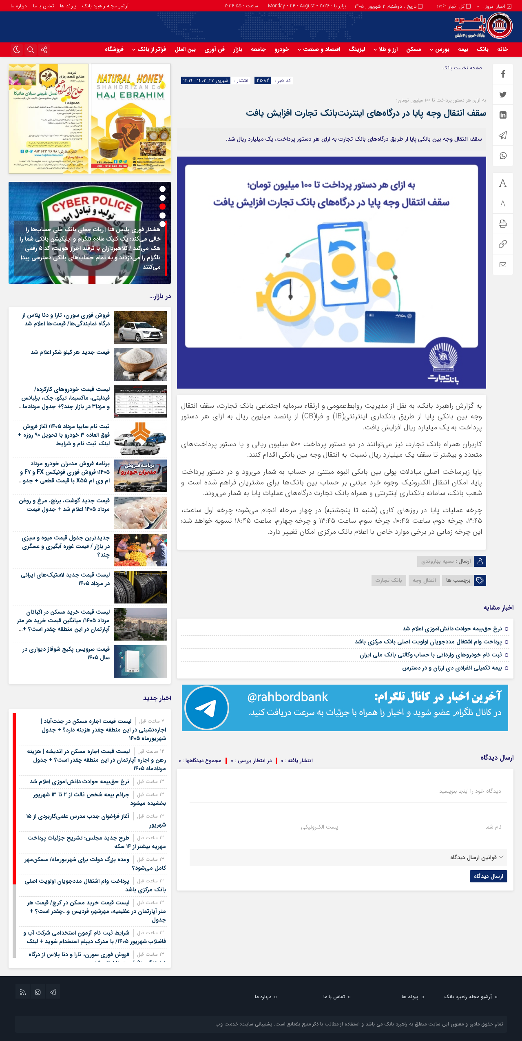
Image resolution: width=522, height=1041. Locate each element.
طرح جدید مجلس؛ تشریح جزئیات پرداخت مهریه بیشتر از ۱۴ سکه (96, 842)
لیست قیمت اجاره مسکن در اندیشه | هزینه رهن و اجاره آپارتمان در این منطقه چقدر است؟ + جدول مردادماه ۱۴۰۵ (96, 760)
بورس (442, 49)
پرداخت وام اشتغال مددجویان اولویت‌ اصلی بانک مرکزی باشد (428, 641)
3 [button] (162, 206)
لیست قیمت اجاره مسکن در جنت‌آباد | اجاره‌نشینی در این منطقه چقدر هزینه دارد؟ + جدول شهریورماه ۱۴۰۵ (103, 730)
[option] (90, 233)
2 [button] (162, 198)
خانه (502, 49)
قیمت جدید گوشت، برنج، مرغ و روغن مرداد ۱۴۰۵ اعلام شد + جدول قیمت (64, 505)
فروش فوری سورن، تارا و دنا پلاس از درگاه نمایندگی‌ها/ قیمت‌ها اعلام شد (66, 319)
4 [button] (162, 215)
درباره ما (19, 6)
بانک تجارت (389, 580)
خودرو (281, 49)
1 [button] (162, 189)
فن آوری (214, 49)
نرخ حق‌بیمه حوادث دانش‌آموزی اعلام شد (452, 628)
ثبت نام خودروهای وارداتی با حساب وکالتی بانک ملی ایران (431, 654)
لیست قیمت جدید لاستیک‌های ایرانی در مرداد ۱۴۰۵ (65, 579)
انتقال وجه (424, 580)
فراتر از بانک (151, 49)
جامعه (258, 49)
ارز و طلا (388, 49)
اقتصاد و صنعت (321, 49)
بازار (237, 49)
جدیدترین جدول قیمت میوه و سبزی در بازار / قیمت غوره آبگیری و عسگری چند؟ (66, 546)
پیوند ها (68, 6)
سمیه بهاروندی (437, 561)
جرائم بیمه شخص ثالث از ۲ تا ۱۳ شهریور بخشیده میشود (99, 799)
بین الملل (185, 49)
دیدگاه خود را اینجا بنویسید (470, 791)
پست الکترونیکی (319, 827)
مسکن (413, 49)
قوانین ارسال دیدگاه (473, 857)
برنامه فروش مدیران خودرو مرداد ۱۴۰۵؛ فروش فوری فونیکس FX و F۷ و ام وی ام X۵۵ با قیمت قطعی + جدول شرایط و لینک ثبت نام (64, 476)
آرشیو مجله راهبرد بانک (105, 6)
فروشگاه (114, 49)
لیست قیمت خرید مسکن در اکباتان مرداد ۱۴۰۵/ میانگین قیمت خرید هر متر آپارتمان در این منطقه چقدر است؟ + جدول (63, 625)
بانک (483, 49)
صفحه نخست (467, 68)
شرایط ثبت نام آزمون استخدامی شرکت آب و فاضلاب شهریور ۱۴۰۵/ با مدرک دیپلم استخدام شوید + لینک (94, 937)
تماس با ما (43, 6)
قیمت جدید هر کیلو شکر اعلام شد (70, 352)
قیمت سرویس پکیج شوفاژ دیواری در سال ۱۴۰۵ (66, 653)
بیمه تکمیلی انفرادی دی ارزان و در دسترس (452, 667)
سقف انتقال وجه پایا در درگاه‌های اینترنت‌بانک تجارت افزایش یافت (366, 113)
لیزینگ (357, 49)
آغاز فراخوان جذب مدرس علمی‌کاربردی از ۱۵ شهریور (96, 820)
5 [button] (162, 224)
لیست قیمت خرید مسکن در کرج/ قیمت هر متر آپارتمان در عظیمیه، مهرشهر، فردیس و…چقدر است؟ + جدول (96, 911)
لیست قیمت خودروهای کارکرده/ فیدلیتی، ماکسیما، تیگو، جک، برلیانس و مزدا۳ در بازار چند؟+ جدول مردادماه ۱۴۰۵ (65, 402)
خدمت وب (227, 1024)
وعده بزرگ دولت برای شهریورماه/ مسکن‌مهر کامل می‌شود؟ (95, 864)
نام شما (493, 827)
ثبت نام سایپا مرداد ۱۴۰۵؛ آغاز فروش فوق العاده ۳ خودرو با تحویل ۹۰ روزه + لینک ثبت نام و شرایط (64, 435)
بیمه (463, 49)
